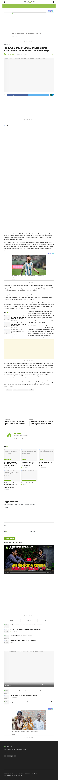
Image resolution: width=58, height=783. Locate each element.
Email (5, 531)
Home (6, 6)
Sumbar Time (11, 54)
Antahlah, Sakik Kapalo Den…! (28, 483)
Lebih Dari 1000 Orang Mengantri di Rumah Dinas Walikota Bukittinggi (25, 629)
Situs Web (32, 531)
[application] (29, 559)
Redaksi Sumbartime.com (9, 773)
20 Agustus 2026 (14, 327)
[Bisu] (50, 572)
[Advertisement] (29, 109)
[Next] (16, 337)
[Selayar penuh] (52, 572)
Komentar (6, 507)
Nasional (33, 6)
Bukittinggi (7, 459)
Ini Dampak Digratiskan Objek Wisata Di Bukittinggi (21, 635)
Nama (5, 525)
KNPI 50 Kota (16, 389)
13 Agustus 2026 (14, 334)
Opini (39, 6)
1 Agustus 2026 (7, 489)
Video (54, 6)
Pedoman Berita (19, 773)
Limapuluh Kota (24, 389)
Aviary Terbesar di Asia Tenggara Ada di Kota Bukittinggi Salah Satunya (26, 624)
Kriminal (26, 6)
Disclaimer (27, 773)
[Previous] (14, 337)
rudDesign (20, 775)
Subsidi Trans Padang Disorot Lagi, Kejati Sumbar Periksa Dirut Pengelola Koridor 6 (18, 324)
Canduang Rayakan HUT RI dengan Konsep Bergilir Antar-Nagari (18, 331)
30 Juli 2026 (24, 484)
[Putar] (5, 572)
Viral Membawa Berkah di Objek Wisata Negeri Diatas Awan (23, 640)
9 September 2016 (19, 54)
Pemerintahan (47, 6)
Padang (24, 459)
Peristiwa (19, 6)
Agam (41, 459)
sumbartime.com (10, 775)
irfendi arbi (9, 389)
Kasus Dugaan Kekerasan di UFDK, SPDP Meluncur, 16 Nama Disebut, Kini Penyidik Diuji (18, 317)
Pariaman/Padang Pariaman (29, 480)
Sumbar (12, 6)
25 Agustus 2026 (14, 320)
